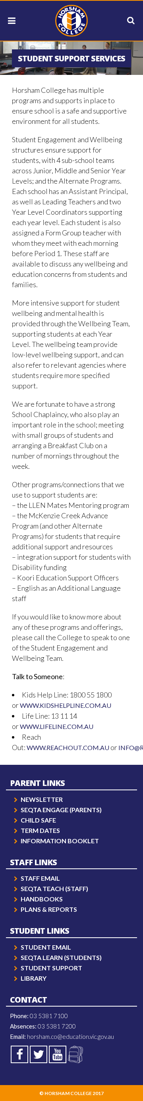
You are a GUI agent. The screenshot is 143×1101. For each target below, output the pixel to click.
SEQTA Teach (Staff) (54, 888)
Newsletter (42, 799)
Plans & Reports (49, 909)
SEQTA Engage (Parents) (61, 809)
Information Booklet (60, 840)
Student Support (51, 968)
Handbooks (42, 899)
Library (33, 978)
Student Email (46, 947)
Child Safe (38, 820)
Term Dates (40, 830)
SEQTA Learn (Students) (61, 957)
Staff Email (40, 878)
